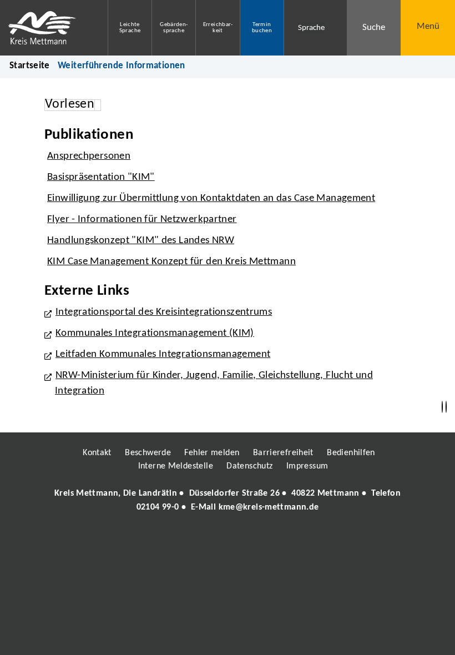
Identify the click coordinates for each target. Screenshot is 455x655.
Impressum (307, 466)
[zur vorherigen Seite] (442, 407)
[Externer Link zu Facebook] (151, 539)
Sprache (311, 28)
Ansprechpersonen (88, 156)
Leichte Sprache (130, 28)
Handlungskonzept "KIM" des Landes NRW (140, 240)
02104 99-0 (157, 507)
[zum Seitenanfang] (446, 407)
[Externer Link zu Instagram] (176, 539)
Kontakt (97, 453)
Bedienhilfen (351, 453)
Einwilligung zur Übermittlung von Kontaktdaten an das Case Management (211, 198)
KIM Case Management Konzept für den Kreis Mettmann (171, 261)
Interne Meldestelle (175, 466)
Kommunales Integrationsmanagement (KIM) (154, 333)
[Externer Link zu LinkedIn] (226, 539)
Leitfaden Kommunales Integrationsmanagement (162, 354)
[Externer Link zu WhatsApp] (276, 539)
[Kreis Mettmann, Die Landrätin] (227, 500)
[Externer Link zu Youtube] (251, 539)
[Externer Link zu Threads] (201, 539)
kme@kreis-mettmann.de (269, 507)
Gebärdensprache (174, 28)
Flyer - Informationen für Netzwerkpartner (142, 219)
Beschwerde (148, 453)
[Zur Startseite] (45, 28)
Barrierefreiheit (283, 453)
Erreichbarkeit (218, 28)
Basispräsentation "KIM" (101, 177)
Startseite (29, 65)
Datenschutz (249, 466)
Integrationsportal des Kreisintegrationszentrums (163, 312)
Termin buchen (262, 28)
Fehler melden (211, 453)
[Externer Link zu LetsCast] (301, 539)
